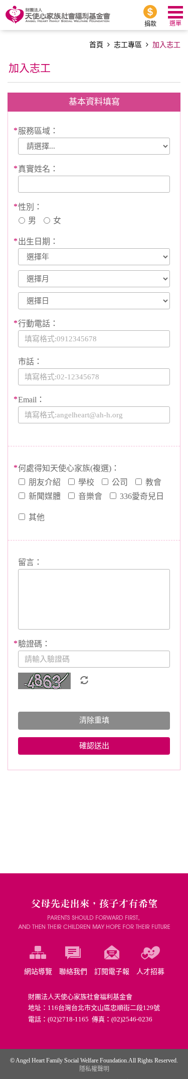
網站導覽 (38, 971)
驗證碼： (34, 644)
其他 (37, 517)
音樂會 (90, 496)
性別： (30, 207)
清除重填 (94, 720)
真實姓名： (38, 169)
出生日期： (38, 241)
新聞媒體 (45, 496)
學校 (86, 482)
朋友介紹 (45, 482)
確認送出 (94, 746)
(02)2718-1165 (68, 1019)
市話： (30, 361)
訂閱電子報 (111, 971)
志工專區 (128, 45)
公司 (120, 482)
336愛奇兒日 (142, 496)
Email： (31, 399)
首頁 (96, 45)
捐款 (150, 24)
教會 (153, 482)
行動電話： (38, 323)
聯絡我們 (73, 971)
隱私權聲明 (94, 1068)
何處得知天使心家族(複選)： (68, 468)
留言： (30, 562)
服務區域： (38, 131)
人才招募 (150, 971)
